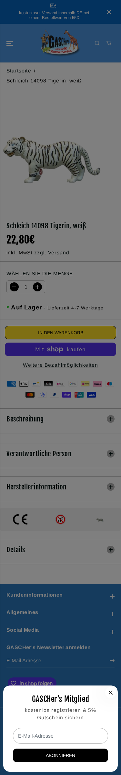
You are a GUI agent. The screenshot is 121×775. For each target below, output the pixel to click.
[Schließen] (111, 692)
